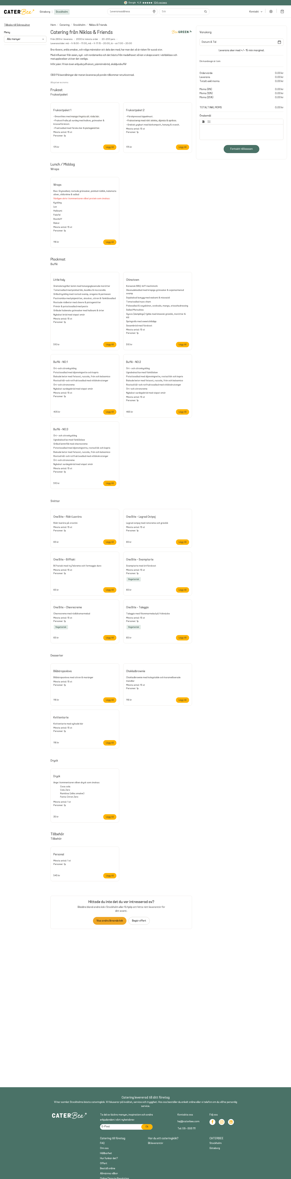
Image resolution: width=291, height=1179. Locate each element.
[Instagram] (222, 1121)
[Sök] (205, 11)
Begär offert (139, 920)
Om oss (104, 1148)
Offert (103, 1163)
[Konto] (271, 11)
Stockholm (62, 12)
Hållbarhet (106, 1153)
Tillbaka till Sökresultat (17, 25)
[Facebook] (212, 1121)
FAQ (102, 1143)
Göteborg (45, 12)
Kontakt (254, 11)
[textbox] (242, 131)
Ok (147, 1126)
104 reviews (160, 3)
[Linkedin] (231, 1121)
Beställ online (107, 1168)
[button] (121, 123)
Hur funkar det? (109, 1158)
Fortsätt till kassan (241, 149)
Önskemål (205, 116)
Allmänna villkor (109, 1173)
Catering (65, 25)
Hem (53, 25)
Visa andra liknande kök (109, 920)
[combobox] (180, 11)
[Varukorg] (282, 11)
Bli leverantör (155, 1143)
